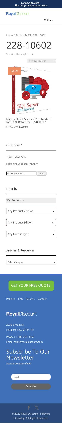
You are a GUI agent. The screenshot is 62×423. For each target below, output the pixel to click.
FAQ (22, 298)
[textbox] (31, 211)
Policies (12, 298)
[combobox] (31, 211)
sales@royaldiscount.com (22, 164)
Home (9, 35)
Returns (32, 298)
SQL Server (13, 200)
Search (42, 173)
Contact (44, 298)
